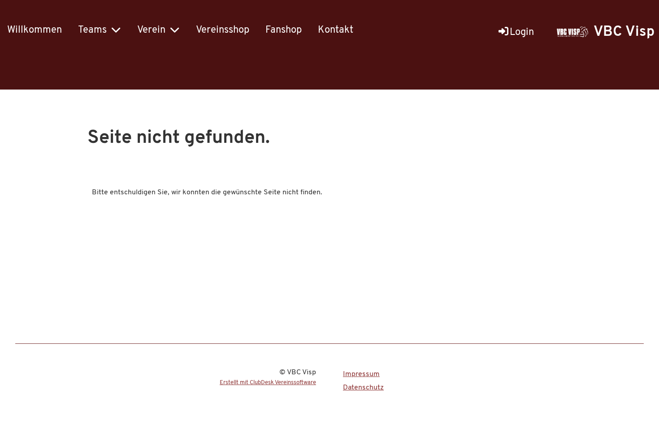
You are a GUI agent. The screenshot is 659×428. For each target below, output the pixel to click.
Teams (92, 30)
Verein (151, 30)
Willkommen (34, 30)
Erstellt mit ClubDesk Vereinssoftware (268, 382)
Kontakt (335, 30)
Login (522, 32)
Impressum (361, 374)
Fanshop (283, 30)
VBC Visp (624, 32)
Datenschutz (363, 387)
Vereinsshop (222, 30)
